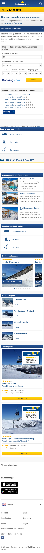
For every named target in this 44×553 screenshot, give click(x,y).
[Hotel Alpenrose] (6, 198)
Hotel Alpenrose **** (27, 193)
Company (27, 518)
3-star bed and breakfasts (15, 102)
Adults (4, 70)
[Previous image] (4, 274)
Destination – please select (12, 61)
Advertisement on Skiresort (12, 529)
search (33, 80)
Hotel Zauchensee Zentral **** (29, 209)
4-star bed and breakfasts (15, 105)
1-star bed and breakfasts (15, 97)
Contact (4, 513)
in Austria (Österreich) (21, 441)
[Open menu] (3, 3)
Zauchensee (13, 10)
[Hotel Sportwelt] (6, 184)
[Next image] (40, 274)
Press (3, 523)
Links (25, 513)
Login (25, 523)
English (10, 504)
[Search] (40, 3)
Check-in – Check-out (10, 53)
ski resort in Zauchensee (14, 23)
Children (14, 70)
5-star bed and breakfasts (15, 108)
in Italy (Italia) (18, 386)
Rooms (22, 70)
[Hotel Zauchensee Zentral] (6, 213)
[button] (11, 80)
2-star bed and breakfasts (15, 100)
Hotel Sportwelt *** (27, 179)
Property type (33, 70)
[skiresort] (22, 3)
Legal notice (6, 518)
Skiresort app (7, 478)
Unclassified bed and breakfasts (17, 95)
